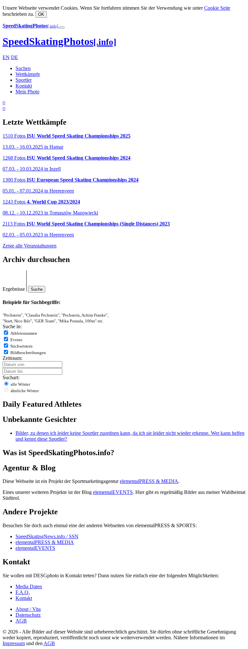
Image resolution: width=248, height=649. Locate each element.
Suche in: (12, 326)
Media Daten (29, 586)
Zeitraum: (12, 358)
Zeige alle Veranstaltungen (30, 245)
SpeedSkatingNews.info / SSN (47, 536)
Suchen (23, 68)
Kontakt (24, 86)
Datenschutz (28, 615)
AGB (21, 620)
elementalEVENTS (113, 492)
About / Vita (28, 609)
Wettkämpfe (28, 74)
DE (14, 57)
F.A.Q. (23, 592)
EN (6, 57)
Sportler (24, 80)
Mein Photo (27, 91)
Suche (37, 289)
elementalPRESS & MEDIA (149, 481)
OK (41, 14)
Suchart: (11, 377)
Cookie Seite (217, 8)
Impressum (14, 643)
